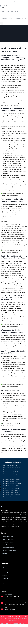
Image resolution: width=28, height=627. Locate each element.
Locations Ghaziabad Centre (12, 600)
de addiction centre (19, 138)
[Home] (2, 7)
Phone (6, 607)
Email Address (8, 594)
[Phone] (2, 609)
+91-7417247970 (10, 609)
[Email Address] (2, 596)
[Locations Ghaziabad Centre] (2, 603)
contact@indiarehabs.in (12, 596)
